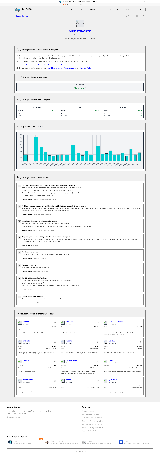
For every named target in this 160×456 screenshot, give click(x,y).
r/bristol (68, 380)
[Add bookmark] (55, 323)
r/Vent (111, 360)
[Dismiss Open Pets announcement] (144, 1)
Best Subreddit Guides (90, 414)
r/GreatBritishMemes (70, 68)
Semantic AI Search (89, 411)
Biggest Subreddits (89, 431)
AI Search (95, 10)
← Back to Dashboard (21, 16)
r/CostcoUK (26, 360)
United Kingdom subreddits (35, 64)
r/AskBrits (59, 68)
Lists (105, 10)
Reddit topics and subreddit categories (56, 64)
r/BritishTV (51, 68)
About (129, 10)
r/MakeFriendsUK (29, 380)
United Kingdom (81, 35)
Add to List (142, 16)
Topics (85, 10)
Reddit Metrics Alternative (92, 424)
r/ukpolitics (82, 68)
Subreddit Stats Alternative (92, 421)
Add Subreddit (117, 10)
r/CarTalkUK (113, 380)
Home (76, 10)
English (140, 10)
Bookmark (131, 16)
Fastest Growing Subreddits (92, 428)
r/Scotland (112, 341)
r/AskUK (89, 68)
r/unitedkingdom (71, 360)
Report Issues (14, 417)
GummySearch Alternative (92, 418)
